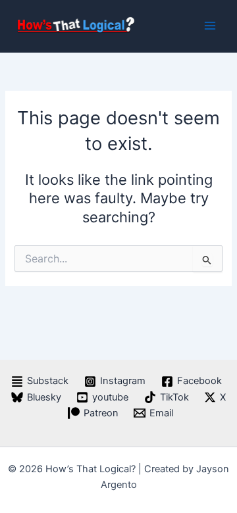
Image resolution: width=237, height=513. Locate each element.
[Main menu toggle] (210, 25)
